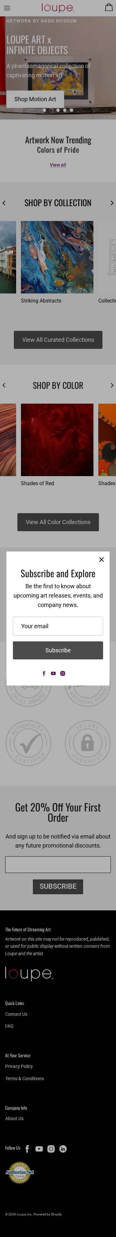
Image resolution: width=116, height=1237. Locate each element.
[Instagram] (62, 673)
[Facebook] (44, 673)
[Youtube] (53, 673)
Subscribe (58, 650)
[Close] (101, 559)
